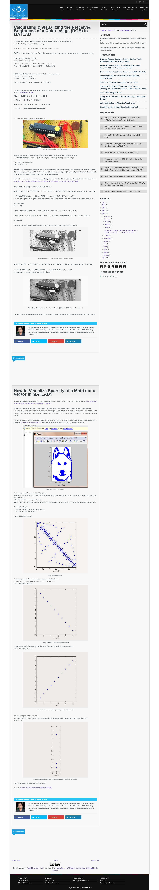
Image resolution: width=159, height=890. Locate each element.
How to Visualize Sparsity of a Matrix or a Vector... (120, 233)
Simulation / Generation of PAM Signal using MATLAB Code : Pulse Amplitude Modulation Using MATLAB (124, 168)
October (106, 235)
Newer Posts (16, 860)
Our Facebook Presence (107, 883)
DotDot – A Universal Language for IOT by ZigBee (119, 82)
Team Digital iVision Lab (35, 868)
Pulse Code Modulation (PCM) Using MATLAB (122, 152)
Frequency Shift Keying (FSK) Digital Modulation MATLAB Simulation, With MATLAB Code (122, 118)
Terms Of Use (104, 878)
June (105, 247)
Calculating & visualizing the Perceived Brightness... (121, 230)
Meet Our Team (50, 880)
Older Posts (95, 860)
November (107, 219)
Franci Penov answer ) (27, 92)
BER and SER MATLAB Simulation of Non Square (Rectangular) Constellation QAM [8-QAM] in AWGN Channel (123, 87)
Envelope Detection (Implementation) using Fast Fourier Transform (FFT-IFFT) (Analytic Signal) (121, 60)
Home (56, 860)
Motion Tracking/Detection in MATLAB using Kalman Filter (124, 136)
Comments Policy (23, 880)
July (105, 244)
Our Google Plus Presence (81, 880)
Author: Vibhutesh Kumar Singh (31, 323)
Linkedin (72, 341)
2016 (103, 208)
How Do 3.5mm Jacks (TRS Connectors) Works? (123, 191)
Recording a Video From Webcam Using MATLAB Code (125, 176)
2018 (103, 202)
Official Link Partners (24, 883)
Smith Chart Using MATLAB (110, 92)
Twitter (37, 341)
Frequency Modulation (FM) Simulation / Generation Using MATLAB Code (124, 160)
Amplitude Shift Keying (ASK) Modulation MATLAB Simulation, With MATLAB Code (123, 145)
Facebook (20, 341)
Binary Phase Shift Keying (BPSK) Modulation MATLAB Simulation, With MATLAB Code (125, 184)
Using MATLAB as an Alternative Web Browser (118, 103)
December (107, 216)
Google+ (54, 341)
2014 (103, 213)
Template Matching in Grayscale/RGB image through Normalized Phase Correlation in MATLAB (120, 66)
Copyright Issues (78, 878)
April (105, 249)
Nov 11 (107, 222)
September (107, 238)
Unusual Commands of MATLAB (31, 422)
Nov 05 (107, 224)
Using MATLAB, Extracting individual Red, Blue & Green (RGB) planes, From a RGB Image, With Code (46, 181)
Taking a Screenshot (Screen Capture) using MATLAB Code (123, 71)
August (106, 241)
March (106, 252)
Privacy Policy (22, 878)
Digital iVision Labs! (85, 888)
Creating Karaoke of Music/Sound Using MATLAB (119, 107)
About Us (103, 880)
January (106, 255)
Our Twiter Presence (51, 883)
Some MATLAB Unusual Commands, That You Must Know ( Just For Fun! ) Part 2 (124, 127)
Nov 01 (107, 227)
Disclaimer (48, 878)
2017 (103, 205)
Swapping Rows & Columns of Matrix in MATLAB (36, 788)
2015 (103, 210)
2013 (103, 258)
